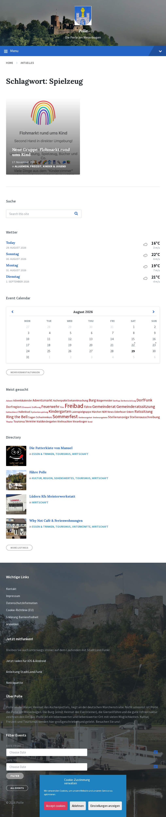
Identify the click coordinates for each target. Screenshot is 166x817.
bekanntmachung (78, 400)
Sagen (31, 417)
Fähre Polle (38, 472)
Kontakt (11, 589)
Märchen (96, 412)
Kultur (37, 478)
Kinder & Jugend (54, 166)
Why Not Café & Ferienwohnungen (56, 520)
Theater (9, 421)
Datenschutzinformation (21, 603)
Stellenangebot (85, 417)
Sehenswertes (64, 478)
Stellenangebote (100, 417)
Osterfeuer (120, 412)
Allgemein (22, 166)
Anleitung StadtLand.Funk (24, 672)
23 (154, 345)
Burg (92, 400)
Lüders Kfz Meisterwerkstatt (52, 496)
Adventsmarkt (42, 400)
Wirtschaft (80, 454)
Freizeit (36, 166)
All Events (17, 788)
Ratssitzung (143, 411)
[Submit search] (76, 214)
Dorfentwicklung (128, 400)
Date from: (14, 746)
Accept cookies (55, 806)
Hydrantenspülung (39, 412)
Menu (14, 50)
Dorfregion (13, 407)
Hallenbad (24, 412)
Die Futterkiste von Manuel (50, 448)
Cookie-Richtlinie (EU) (20, 610)
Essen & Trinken (43, 454)
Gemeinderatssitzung (135, 406)
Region (48, 478)
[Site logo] (83, 24)
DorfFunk (144, 400)
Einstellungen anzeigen (105, 806)
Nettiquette (14, 683)
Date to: (12, 760)
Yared (90, 421)
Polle (83, 30)
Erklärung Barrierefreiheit (22, 617)
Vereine (31, 421)
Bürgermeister (104, 400)
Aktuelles (27, 63)
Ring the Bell (17, 416)
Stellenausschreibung (145, 417)
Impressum (13, 596)
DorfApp (116, 400)
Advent (9, 400)
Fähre (88, 407)
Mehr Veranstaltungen (25, 372)
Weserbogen (80, 421)
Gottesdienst (12, 412)
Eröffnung (36, 407)
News (110, 412)
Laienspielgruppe (81, 412)
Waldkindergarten (46, 421)
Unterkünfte (81, 526)
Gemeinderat (104, 406)
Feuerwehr (50, 406)
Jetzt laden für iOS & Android (26, 661)
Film (62, 407)
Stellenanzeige (118, 417)
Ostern (130, 412)
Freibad (74, 406)
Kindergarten (60, 411)
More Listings (19, 547)
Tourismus (19, 421)
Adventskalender (22, 400)
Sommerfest (65, 416)
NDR (104, 412)
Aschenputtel (60, 400)
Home (9, 63)
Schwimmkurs (44, 417)
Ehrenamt (26, 407)
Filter (15, 776)
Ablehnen (78, 806)
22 (133, 345)
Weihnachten (64, 421)
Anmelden (12, 624)
